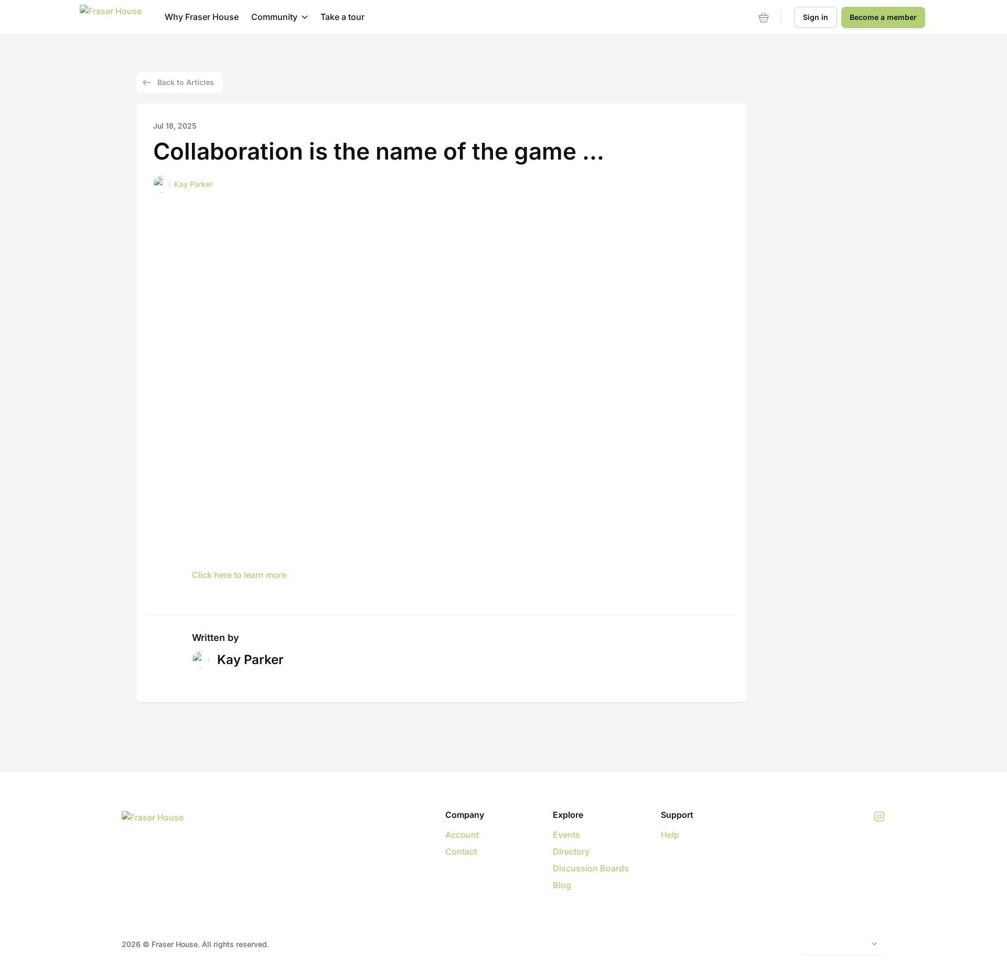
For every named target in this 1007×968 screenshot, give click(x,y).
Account (462, 834)
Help (670, 834)
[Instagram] (879, 817)
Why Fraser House (202, 17)
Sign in (815, 17)
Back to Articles (185, 82)
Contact (461, 851)
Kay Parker (193, 184)
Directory (571, 851)
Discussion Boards (591, 868)
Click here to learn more (239, 575)
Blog (562, 885)
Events (566, 834)
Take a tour (342, 17)
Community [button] (274, 17)
